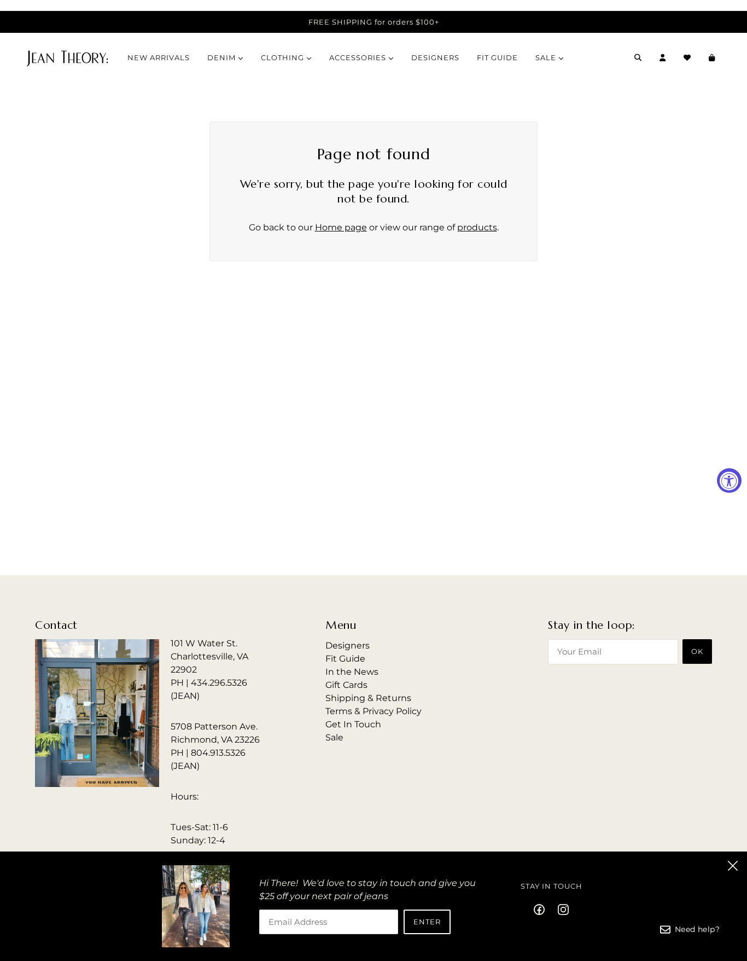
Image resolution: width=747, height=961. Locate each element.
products (477, 227)
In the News (351, 672)
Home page (341, 227)
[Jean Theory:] (67, 57)
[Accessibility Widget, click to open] (729, 480)
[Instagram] (560, 909)
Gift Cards (346, 685)
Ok (697, 651)
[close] (732, 865)
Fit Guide (345, 658)
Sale (334, 737)
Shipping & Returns (368, 698)
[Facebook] (542, 909)
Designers (347, 645)
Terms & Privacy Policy (373, 711)
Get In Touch (353, 724)
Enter (427, 921)
